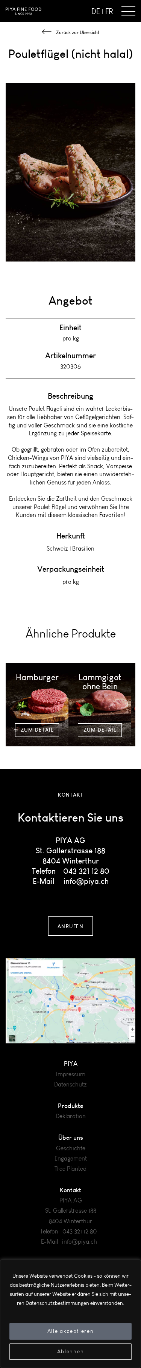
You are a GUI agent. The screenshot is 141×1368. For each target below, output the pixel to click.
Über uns (70, 1137)
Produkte (70, 1106)
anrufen (71, 926)
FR (109, 11)
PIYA (70, 1063)
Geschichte (70, 1148)
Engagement (71, 1158)
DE (95, 11)
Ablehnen (70, 1351)
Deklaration (71, 1116)
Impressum (70, 1074)
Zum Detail (37, 730)
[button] (128, 11)
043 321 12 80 (86, 871)
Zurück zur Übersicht (77, 32)
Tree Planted (70, 1168)
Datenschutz (70, 1084)
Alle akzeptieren (70, 1331)
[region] (70, 1313)
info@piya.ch (86, 881)
